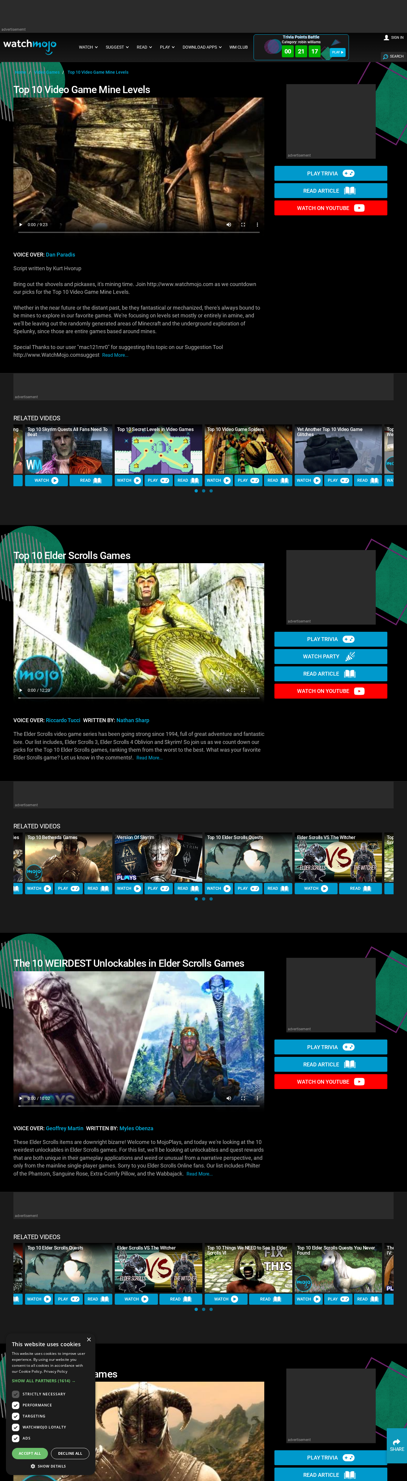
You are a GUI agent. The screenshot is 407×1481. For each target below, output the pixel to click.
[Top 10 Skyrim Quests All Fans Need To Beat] (69, 449)
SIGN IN (397, 37)
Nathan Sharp (132, 720)
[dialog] (50, 1404)
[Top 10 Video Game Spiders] (248, 449)
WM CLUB (238, 47)
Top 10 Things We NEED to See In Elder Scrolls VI (247, 1250)
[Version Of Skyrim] (158, 857)
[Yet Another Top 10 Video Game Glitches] (338, 449)
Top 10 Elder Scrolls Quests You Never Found (336, 1250)
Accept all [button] (30, 1453)
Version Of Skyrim (135, 837)
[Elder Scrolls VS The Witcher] (338, 857)
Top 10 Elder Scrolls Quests (235, 837)
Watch (42, 480)
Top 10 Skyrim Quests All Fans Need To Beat (67, 432)
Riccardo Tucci (63, 720)
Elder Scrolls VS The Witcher (326, 837)
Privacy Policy (55, 1371)
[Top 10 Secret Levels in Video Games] (158, 449)
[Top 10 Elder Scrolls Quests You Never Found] (338, 1267)
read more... (115, 355)
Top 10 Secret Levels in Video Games (155, 429)
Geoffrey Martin (64, 1128)
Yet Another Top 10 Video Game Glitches (330, 432)
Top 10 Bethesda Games (52, 837)
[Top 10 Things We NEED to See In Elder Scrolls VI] (248, 1267)
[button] (196, 491)
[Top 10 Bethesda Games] (69, 857)
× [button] (88, 1340)
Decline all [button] (70, 1453)
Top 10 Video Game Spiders (235, 429)
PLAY (336, 52)
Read (85, 480)
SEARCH (397, 56)
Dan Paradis (60, 255)
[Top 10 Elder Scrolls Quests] (248, 857)
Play (153, 480)
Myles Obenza (136, 1128)
